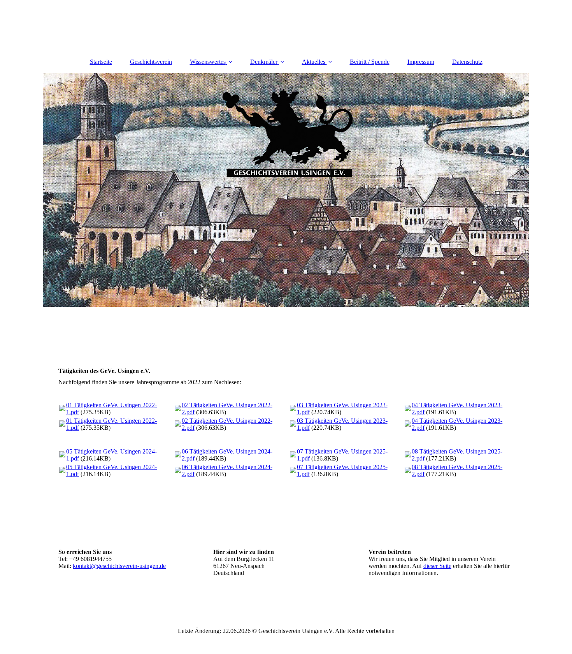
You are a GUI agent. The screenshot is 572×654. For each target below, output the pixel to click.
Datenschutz (467, 61)
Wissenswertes (208, 61)
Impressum (420, 61)
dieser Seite (437, 566)
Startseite (101, 61)
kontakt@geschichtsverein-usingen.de (119, 566)
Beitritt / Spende (370, 61)
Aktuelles (313, 61)
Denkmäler (263, 61)
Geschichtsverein (151, 61)
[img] (286, 190)
